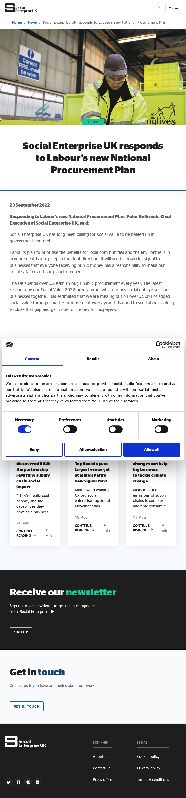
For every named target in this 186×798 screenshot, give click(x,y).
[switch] (70, 429)
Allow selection (93, 449)
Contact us (101, 768)
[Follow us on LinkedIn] (38, 782)
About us (100, 756)
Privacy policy (148, 768)
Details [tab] (93, 359)
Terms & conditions (153, 779)
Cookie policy (148, 756)
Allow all (152, 449)
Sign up (21, 632)
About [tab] (153, 359)
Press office (102, 779)
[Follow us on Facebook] (18, 782)
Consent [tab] (32, 359)
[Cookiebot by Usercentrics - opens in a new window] (159, 344)
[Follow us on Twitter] (9, 782)
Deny (34, 449)
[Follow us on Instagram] (28, 782)
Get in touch (26, 706)
